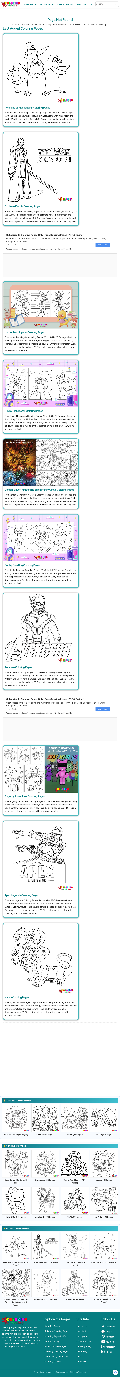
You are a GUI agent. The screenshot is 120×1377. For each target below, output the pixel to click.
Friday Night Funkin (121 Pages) (74, 1181)
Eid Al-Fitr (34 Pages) (104, 1217)
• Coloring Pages (51, 1326)
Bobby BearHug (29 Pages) (45, 1299)
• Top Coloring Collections (55, 1356)
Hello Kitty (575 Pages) (16, 1217)
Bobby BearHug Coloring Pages (22, 565)
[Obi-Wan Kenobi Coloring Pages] (38, 167)
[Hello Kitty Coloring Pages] (16, 1201)
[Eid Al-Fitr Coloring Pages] (104, 1201)
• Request (81, 1361)
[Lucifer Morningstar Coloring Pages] (40, 305)
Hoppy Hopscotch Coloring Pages (24, 410)
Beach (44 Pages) (75, 1134)
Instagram (110, 1347)
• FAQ (79, 1356)
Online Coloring (73, 4)
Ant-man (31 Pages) (75, 1299)
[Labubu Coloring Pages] (104, 1164)
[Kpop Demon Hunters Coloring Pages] (16, 1164)
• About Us (81, 1326)
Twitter (108, 1331)
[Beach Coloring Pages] (75, 1118)
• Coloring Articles (52, 1361)
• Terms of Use (83, 1341)
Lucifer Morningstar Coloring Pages (25, 332)
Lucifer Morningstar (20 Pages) (75, 1263)
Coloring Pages (30, 4)
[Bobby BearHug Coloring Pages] (40, 538)
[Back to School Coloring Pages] (16, 1118)
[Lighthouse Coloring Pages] (45, 1164)
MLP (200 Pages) (74, 1217)
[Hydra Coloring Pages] (38, 958)
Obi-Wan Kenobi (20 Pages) (45, 1262)
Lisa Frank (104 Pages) (45, 1217)
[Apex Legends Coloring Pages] (38, 856)
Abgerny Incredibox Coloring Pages (25, 796)
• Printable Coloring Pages (56, 1331)
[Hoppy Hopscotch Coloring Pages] (40, 383)
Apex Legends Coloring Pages (21, 895)
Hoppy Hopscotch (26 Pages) (104, 1262)
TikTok (108, 1352)
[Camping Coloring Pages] (104, 1118)
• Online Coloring (51, 1341)
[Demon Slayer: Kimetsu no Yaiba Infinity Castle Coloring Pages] (40, 462)
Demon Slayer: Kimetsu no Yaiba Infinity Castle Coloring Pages (39, 489)
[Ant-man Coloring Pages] (38, 628)
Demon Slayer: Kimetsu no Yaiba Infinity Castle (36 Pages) (16, 1302)
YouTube (109, 1342)
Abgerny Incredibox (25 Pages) (104, 1300)
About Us (87, 4)
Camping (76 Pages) (104, 1134)
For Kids (60, 4)
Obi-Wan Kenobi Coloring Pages (23, 206)
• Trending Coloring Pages (55, 1351)
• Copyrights (82, 1336)
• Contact (81, 1331)
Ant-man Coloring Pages (18, 667)
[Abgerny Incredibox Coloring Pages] (40, 769)
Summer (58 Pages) (45, 1134)
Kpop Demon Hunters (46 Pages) (15, 1181)
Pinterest (109, 1337)
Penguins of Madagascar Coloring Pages (27, 107)
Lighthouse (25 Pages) (45, 1180)
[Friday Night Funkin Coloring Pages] (75, 1164)
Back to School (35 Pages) (16, 1134)
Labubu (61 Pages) (104, 1180)
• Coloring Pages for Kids (55, 1336)
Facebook (110, 1326)
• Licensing (81, 1351)
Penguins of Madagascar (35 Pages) (16, 1263)
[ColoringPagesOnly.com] (10, 4)
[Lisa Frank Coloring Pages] (45, 1201)
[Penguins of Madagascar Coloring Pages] (38, 69)
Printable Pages (47, 4)
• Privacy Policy (84, 1346)
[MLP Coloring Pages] (75, 1201)
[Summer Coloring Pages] (45, 1118)
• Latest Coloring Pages (54, 1346)
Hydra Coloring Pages (17, 997)
